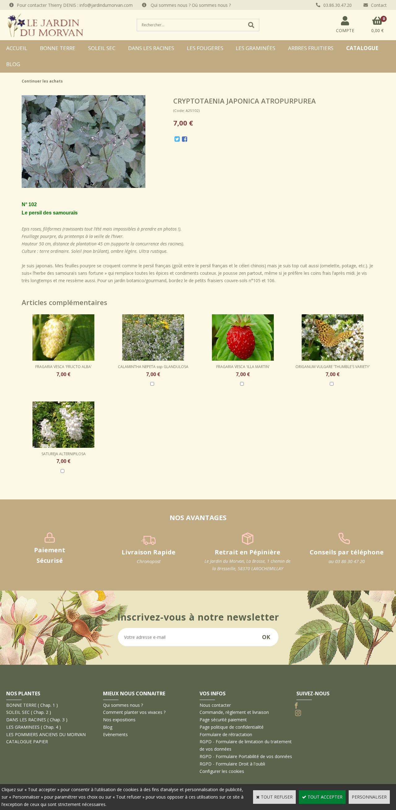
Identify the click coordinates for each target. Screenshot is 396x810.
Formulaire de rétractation (226, 734)
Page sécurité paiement (223, 720)
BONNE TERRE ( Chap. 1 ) (32, 705)
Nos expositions (119, 720)
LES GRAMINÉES (255, 48)
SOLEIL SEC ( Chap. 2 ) (28, 712)
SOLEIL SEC (101, 48)
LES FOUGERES (205, 48)
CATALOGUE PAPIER (27, 741)
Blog (13, 64)
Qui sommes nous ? (123, 705)
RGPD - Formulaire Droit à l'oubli (232, 764)
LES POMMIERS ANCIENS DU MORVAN (46, 734)
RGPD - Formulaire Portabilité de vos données (246, 756)
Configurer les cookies (222, 771)
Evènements (115, 734)
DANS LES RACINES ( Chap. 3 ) (36, 720)
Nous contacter (215, 705)
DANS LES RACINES (151, 48)
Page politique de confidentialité (232, 727)
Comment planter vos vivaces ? (134, 712)
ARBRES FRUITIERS (311, 48)
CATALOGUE (362, 48)
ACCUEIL (16, 48)
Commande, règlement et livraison (234, 712)
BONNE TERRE (57, 48)
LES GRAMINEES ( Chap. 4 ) (33, 727)
